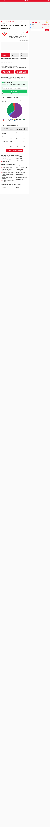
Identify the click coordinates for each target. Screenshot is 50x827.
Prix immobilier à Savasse (21, 177)
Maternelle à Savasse (20, 172)
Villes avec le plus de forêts (15, 150)
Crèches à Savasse (20, 170)
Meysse (20, 36)
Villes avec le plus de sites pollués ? (7, 72)
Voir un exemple (45, 24)
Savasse (4, 165)
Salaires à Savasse (19, 165)
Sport (32, 26)
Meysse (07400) (19, 156)
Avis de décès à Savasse (7, 167)
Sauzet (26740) (5, 161)
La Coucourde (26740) (6, 159)
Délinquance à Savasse (7, 169)
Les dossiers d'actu (35, 27)
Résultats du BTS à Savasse (21, 189)
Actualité (5, 21)
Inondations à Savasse (7, 170)
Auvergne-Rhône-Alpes (18, 21)
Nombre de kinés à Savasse (8, 172)
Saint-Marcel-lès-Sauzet (19, 34)
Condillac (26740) (19, 158)
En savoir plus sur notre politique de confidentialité (10, 93)
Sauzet (16, 36)
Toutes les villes (19, 160)
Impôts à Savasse (19, 169)
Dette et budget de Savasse (21, 167)
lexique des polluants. (20, 78)
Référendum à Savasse (20, 179)
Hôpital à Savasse (19, 174)
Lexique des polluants (14, 191)
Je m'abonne (14, 91)
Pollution (10, 21)
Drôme (25, 21)
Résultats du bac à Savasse (8, 189)
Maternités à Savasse (20, 175)
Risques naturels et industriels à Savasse (22, 72)
